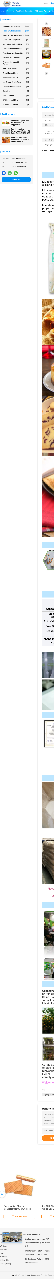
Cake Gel (16, 91)
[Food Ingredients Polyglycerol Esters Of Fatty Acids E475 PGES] (6, 131)
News (2, 1253)
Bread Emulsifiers (16, 73)
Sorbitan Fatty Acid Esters (16, 63)
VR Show (3, 1246)
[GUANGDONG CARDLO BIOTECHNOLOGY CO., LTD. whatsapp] (10, 173)
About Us (3, 1250)
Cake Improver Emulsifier (16, 53)
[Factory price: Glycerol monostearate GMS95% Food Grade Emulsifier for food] (19, 1185)
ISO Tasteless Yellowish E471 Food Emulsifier (37, 1261)
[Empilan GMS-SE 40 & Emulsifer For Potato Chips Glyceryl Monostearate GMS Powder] (6, 140)
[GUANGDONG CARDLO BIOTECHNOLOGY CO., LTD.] (11, 4)
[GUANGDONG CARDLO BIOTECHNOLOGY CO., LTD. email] (4, 173)
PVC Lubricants (16, 96)
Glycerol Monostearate (16, 49)
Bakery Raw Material (16, 58)
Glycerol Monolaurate (16, 87)
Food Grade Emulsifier (16, 31)
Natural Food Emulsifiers (16, 35)
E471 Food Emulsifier (16, 26)
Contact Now (16, 180)
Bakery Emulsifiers (16, 78)
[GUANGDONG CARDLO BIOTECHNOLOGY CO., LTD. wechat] (16, 173)
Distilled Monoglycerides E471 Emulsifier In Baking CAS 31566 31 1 (37, 1242)
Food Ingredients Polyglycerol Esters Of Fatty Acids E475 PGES (20, 131)
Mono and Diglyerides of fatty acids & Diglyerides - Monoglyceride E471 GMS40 (20, 123)
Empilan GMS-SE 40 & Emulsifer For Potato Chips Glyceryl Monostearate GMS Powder (20, 140)
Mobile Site (4, 1260)
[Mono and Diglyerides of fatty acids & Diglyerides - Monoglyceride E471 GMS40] (6, 123)
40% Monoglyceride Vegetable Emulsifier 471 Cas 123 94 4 (37, 1252)
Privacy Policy (5, 1264)
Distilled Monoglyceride (16, 40)
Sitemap (3, 1257)
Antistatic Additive (16, 105)
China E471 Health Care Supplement (26, 1275)
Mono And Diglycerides (16, 44)
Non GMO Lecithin (16, 69)
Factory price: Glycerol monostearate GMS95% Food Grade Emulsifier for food (17, 1209)
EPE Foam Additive (16, 100)
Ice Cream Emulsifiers (16, 82)
